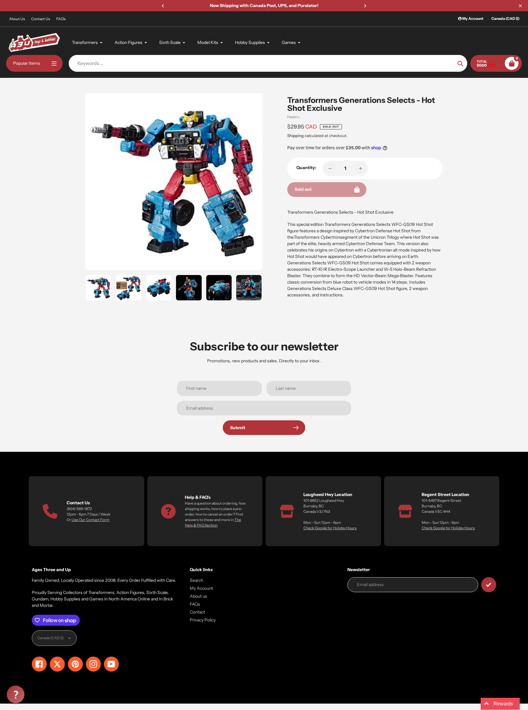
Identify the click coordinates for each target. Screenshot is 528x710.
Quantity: (306, 167)
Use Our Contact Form (90, 519)
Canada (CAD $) (505, 18)
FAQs (195, 604)
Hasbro (293, 116)
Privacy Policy (203, 620)
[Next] (365, 6)
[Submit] (488, 584)
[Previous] (163, 6)
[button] (15, 694)
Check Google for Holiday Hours (330, 528)
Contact (197, 612)
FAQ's (61, 18)
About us (198, 596)
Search (196, 580)
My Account (201, 588)
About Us (17, 18)
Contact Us (40, 18)
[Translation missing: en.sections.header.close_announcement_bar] (520, 6)
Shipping (295, 135)
